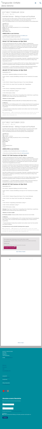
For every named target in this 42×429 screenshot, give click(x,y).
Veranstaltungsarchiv (7, 112)
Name (3, 403)
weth (16, 115)
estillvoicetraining (23, 112)
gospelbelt (35, 228)
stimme (8, 115)
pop (3, 231)
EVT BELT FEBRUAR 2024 (13, 12)
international (4, 229)
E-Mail (3, 406)
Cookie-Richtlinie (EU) (6, 370)
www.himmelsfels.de (6, 384)
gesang (28, 112)
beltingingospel (15, 228)
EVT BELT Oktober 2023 (13, 122)
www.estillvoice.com (23, 35)
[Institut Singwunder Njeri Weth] (12, 6)
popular (31, 113)
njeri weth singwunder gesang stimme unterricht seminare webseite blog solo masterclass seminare (24, 229)
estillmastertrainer (17, 112)
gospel (32, 228)
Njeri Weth (12, 14)
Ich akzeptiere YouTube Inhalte (9, 247)
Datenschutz (4, 367)
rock (7, 231)
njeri (34, 112)
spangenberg (4, 115)
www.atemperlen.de (5, 377)
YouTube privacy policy (6, 243)
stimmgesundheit (12, 115)
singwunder (34, 113)
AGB (3, 368)
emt (18, 228)
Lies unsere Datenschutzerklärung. (17, 411)
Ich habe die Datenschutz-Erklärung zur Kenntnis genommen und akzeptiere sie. (17, 414)
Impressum (4, 365)
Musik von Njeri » (21, 342)
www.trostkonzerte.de (6, 380)
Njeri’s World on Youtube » (21, 251)
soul (13, 231)
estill (13, 112)
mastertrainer (31, 112)
